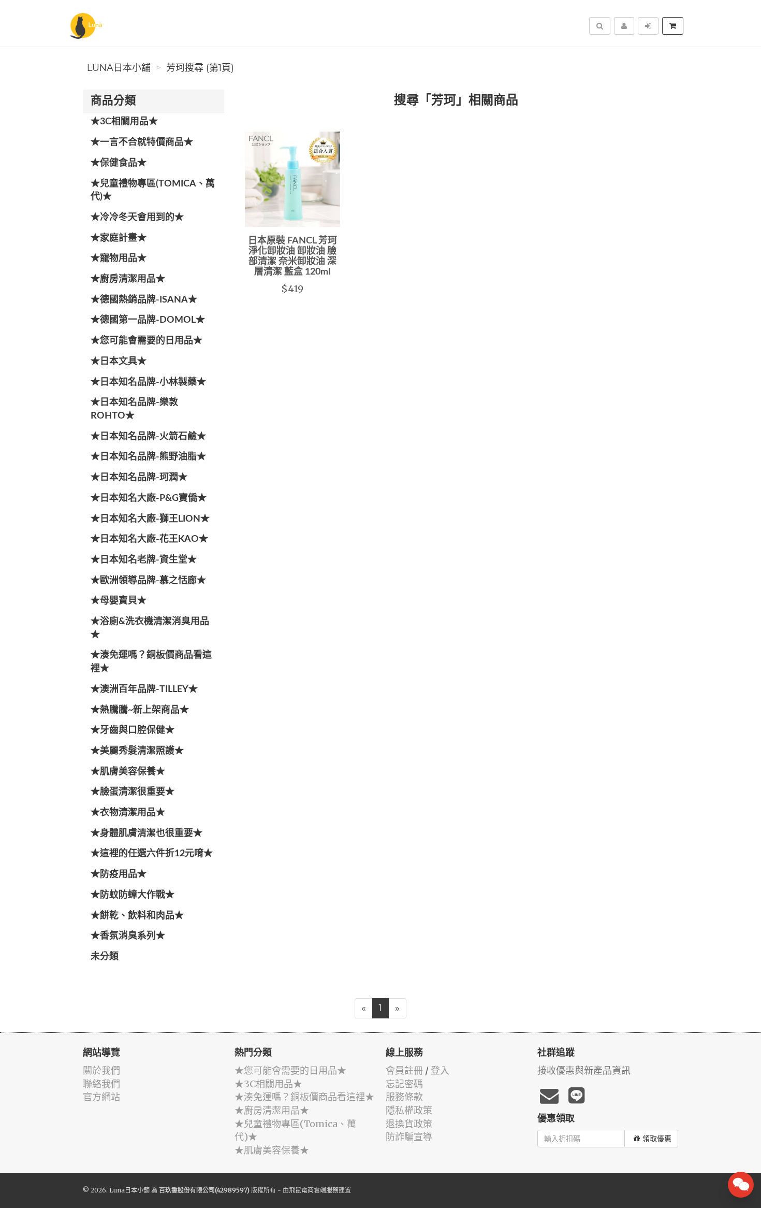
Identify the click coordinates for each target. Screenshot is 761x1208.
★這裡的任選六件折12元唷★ (152, 853)
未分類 (105, 956)
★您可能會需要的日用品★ (146, 341)
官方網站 (101, 1097)
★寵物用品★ (119, 258)
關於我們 (101, 1070)
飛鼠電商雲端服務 (314, 1190)
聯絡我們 (101, 1084)
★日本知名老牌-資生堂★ (144, 560)
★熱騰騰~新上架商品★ (140, 710)
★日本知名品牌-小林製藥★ (148, 382)
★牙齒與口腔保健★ (132, 730)
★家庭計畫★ (119, 238)
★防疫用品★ (119, 874)
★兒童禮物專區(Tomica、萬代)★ (153, 190)
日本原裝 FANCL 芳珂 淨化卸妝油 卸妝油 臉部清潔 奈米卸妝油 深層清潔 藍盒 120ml (292, 256)
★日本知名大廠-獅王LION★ (150, 519)
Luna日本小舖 (119, 68)
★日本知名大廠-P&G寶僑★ (149, 498)
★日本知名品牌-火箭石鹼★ (148, 436)
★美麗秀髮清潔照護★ (137, 751)
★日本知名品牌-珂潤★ (139, 477)
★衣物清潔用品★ (128, 812)
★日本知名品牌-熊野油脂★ (148, 457)
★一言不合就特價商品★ (142, 142)
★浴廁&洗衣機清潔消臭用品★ (150, 628)
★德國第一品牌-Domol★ (148, 320)
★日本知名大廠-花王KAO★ (149, 539)
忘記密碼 (404, 1084)
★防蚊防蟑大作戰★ (132, 895)
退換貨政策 (409, 1124)
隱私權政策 (409, 1110)
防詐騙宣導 (409, 1137)
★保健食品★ (119, 163)
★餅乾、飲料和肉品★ (137, 916)
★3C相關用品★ (124, 121)
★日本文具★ (119, 361)
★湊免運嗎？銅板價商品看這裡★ (151, 662)
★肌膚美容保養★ (128, 771)
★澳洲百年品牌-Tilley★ (144, 689)
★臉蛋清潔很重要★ (132, 792)
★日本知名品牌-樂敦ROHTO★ (134, 409)
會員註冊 (404, 1070)
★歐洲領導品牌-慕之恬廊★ (148, 580)
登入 (440, 1070)
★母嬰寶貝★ (119, 601)
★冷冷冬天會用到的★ (137, 217)
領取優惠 (656, 1138)
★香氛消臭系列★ (128, 936)
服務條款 (404, 1097)
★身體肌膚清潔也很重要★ (146, 833)
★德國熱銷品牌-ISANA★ (144, 300)
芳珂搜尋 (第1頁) (200, 68)
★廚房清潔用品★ (128, 279)
